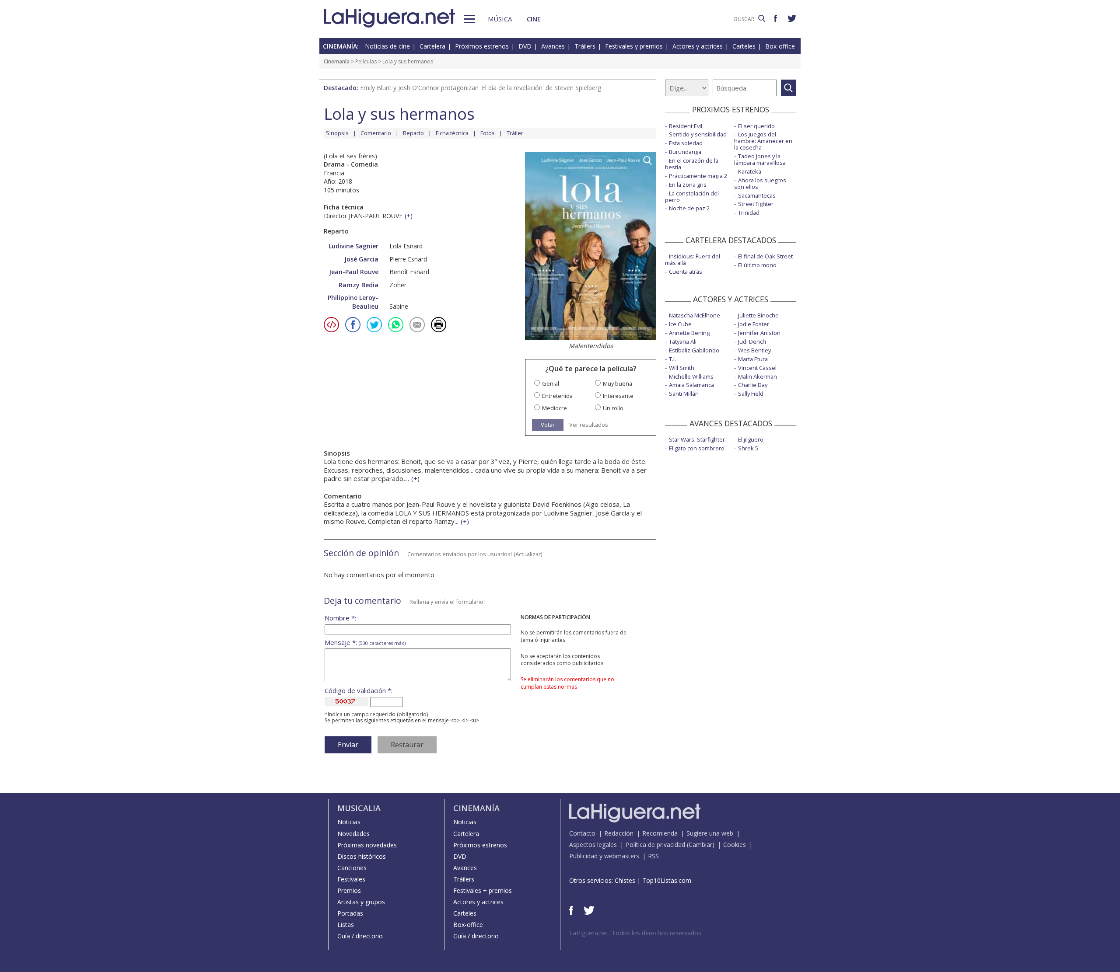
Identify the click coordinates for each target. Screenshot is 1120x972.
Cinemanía (337, 61)
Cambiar (700, 844)
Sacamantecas (757, 195)
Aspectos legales (593, 844)
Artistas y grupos (361, 902)
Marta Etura (753, 359)
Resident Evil (685, 126)
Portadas (350, 913)
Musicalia (359, 808)
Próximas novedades (367, 845)
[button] (469, 19)
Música (500, 18)
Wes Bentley (754, 350)
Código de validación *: (358, 690)
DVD (525, 46)
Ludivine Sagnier (353, 246)
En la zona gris (688, 184)
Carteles (744, 46)
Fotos (487, 133)
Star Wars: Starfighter (697, 439)
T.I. (672, 359)
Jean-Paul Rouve (353, 272)
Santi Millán (684, 393)
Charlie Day (752, 385)
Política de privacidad (655, 844)
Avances (553, 46)
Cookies (734, 844)
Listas (345, 924)
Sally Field (750, 393)
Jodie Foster (753, 324)
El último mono (757, 265)
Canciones (352, 868)
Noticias (348, 822)
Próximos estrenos (482, 46)
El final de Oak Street (765, 256)
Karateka (749, 171)
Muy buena (617, 383)
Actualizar (528, 554)
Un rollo (613, 408)
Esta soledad (686, 143)
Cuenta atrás (685, 271)
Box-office (780, 46)
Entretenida (557, 396)
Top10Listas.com (666, 880)
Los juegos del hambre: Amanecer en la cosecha (763, 140)
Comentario (375, 133)
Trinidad (749, 212)
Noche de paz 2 (689, 208)
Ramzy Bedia (358, 285)
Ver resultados (588, 425)
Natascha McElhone (694, 315)
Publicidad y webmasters (604, 856)
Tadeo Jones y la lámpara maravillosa (760, 159)
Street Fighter (756, 204)
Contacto (582, 833)
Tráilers (584, 46)
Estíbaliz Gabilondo (694, 350)
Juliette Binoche (758, 315)
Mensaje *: (365, 642)
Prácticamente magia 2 (698, 176)
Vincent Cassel (757, 368)
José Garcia (361, 259)
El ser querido (756, 126)
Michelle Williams (691, 376)
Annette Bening (689, 333)
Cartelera (432, 46)
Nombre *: (340, 618)
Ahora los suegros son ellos (760, 183)
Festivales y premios (634, 46)
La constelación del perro (692, 196)
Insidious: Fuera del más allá (692, 259)
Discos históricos (361, 856)
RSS (653, 856)
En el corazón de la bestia (691, 164)
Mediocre (554, 408)
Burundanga (685, 152)
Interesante (618, 396)
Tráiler (515, 133)
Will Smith (681, 368)
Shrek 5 (748, 448)
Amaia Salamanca (691, 385)
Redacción (619, 833)
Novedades (353, 833)
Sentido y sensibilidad (698, 134)
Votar (548, 425)
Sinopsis (337, 133)
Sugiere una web (709, 833)
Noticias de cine (387, 46)
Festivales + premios (482, 890)
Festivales (351, 879)
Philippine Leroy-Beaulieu (353, 301)
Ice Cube (680, 324)
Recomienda (660, 833)
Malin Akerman (757, 376)
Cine (534, 18)
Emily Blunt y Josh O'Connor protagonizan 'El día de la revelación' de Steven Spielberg (480, 88)
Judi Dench (752, 341)
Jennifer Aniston (759, 333)
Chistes (625, 880)
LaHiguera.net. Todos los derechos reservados (635, 933)
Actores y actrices (697, 46)
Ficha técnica (452, 133)
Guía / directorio (360, 936)
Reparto (413, 133)
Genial (550, 383)
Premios (349, 890)
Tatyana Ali (682, 341)
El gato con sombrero (696, 448)
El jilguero (750, 439)
